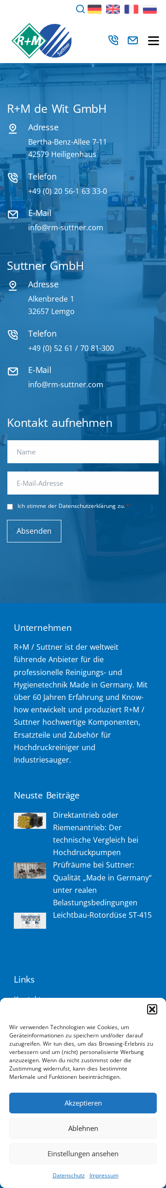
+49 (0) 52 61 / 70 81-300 (71, 348)
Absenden (34, 531)
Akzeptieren (83, 1102)
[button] (152, 1009)
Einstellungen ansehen (83, 1153)
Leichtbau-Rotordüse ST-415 (102, 915)
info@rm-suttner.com (65, 227)
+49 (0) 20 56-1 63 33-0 (67, 191)
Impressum (104, 1175)
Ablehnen (83, 1128)
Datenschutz (69, 1175)
